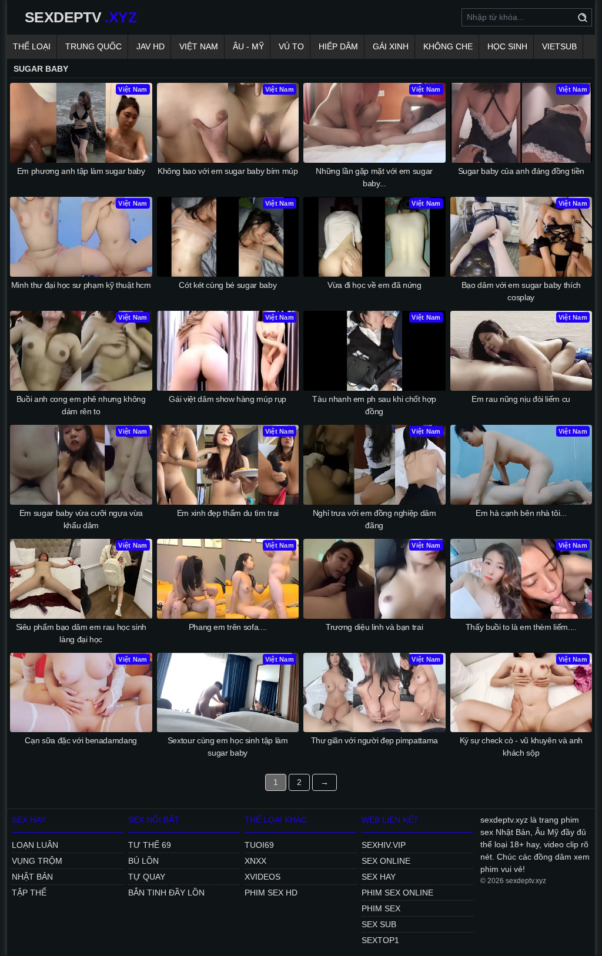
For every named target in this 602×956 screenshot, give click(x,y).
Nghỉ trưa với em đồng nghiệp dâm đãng (374, 519)
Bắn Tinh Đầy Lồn (166, 892)
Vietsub (559, 46)
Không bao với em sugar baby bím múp (228, 171)
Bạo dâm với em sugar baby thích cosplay (521, 291)
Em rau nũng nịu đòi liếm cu (520, 399)
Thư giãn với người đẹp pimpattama (374, 740)
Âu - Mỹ (248, 46)
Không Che (448, 46)
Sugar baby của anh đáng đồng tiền (521, 171)
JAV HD (150, 46)
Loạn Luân (35, 845)
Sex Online (386, 861)
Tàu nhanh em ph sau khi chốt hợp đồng (374, 405)
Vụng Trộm (37, 861)
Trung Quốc (93, 46)
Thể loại (32, 46)
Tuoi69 (259, 845)
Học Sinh (507, 46)
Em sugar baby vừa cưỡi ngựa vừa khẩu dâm (81, 519)
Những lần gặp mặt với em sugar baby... (374, 177)
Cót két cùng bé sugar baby (227, 285)
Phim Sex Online (397, 892)
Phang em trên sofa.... (228, 627)
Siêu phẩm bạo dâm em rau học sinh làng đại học (81, 633)
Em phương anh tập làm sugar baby (81, 171)
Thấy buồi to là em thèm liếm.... (521, 627)
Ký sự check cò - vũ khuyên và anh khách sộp (521, 746)
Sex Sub (379, 924)
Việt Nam (198, 46)
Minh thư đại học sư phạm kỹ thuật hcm (81, 285)
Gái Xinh (391, 46)
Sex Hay (379, 876)
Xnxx (255, 861)
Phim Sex (381, 908)
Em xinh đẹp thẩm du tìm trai (228, 513)
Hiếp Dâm (338, 46)
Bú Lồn (143, 861)
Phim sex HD (271, 892)
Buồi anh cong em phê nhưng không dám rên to (81, 405)
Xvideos (262, 876)
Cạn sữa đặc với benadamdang (81, 740)
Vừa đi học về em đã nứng (374, 285)
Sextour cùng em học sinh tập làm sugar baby (228, 746)
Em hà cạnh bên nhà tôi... (521, 513)
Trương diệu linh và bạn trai (374, 627)
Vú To (291, 46)
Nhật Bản (32, 876)
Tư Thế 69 (149, 845)
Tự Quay (146, 876)
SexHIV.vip (384, 845)
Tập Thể (29, 892)
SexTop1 (380, 940)
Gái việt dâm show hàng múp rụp (227, 399)
